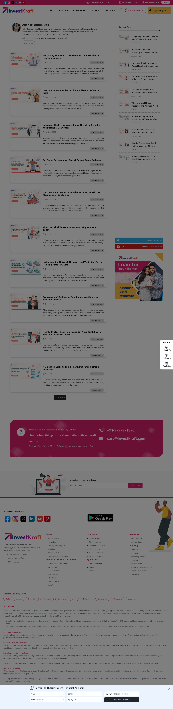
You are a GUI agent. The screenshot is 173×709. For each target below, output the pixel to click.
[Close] (169, 688)
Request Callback (121, 699)
